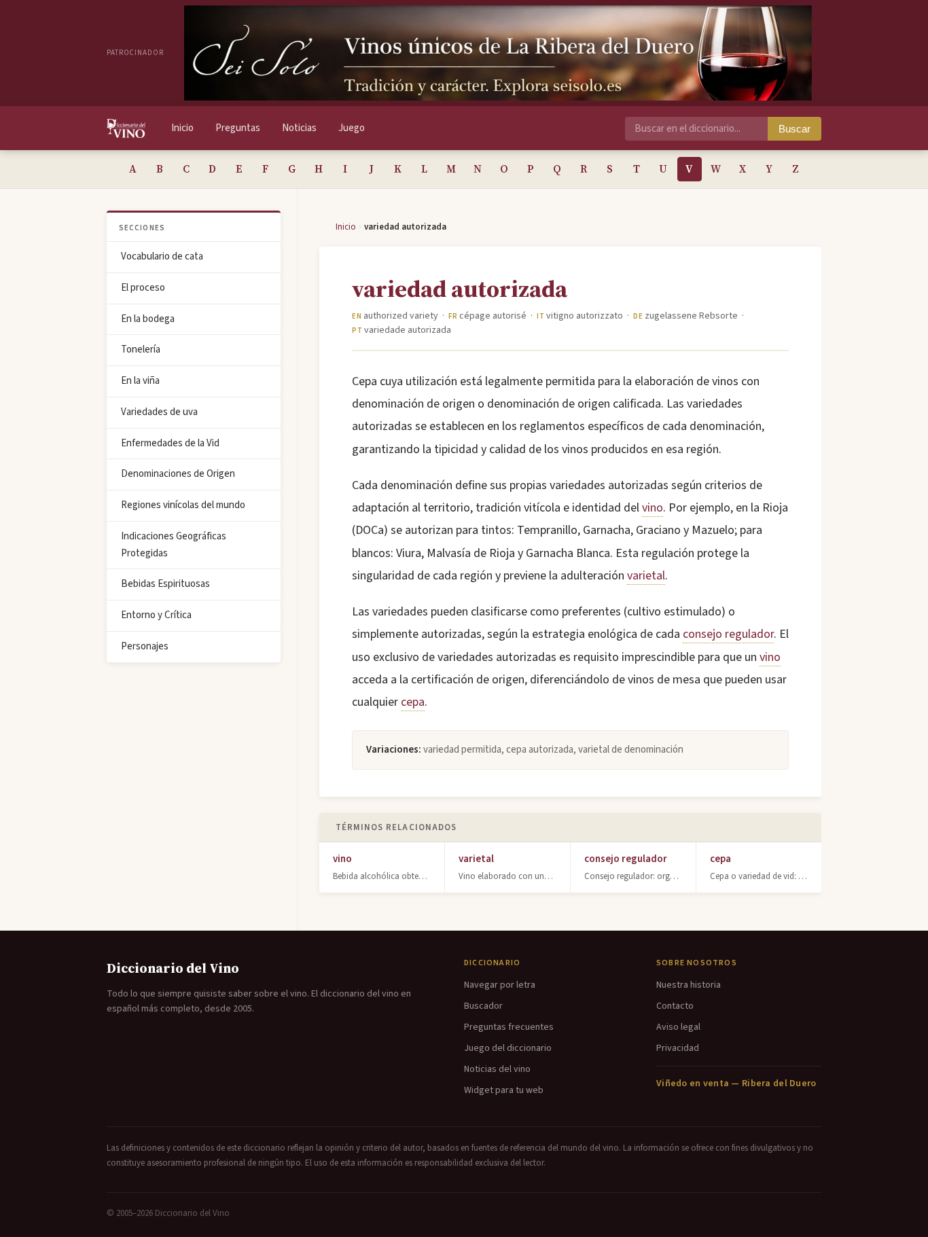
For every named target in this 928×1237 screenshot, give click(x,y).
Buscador (483, 1006)
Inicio (182, 128)
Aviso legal (678, 1027)
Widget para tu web (503, 1090)
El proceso (143, 288)
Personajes (144, 646)
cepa (413, 702)
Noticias (299, 128)
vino (652, 507)
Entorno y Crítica (156, 615)
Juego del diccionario (508, 1048)
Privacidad (677, 1048)
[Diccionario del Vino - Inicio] (126, 128)
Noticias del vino (497, 1069)
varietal (646, 575)
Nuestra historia (688, 985)
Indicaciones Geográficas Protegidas (173, 544)
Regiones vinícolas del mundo (183, 505)
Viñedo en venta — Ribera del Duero (736, 1083)
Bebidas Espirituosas (165, 584)
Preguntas (237, 128)
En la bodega (148, 319)
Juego (351, 128)
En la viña (140, 381)
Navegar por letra (499, 985)
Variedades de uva (159, 412)
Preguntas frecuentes (509, 1027)
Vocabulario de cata (162, 256)
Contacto (675, 1006)
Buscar (794, 129)
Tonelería (140, 349)
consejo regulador (728, 634)
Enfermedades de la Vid (170, 443)
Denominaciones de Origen (178, 474)
